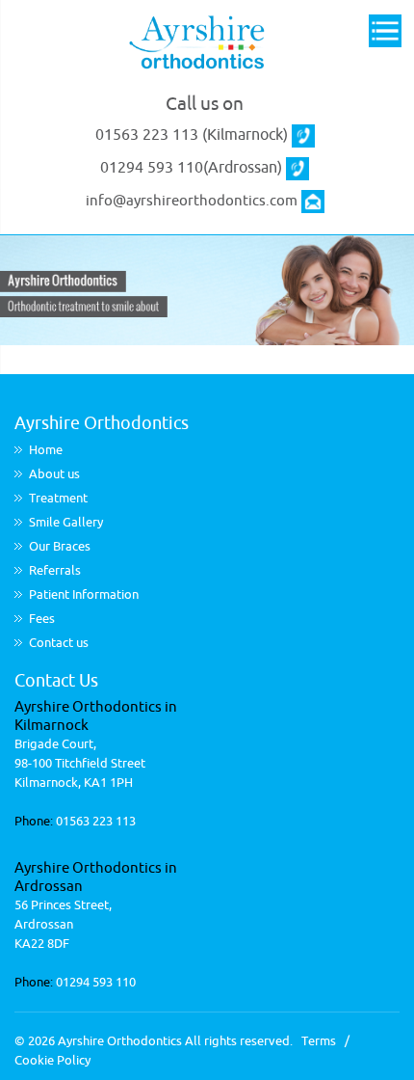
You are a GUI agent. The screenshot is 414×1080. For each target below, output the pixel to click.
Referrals (55, 570)
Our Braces (60, 546)
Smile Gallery (66, 522)
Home (46, 450)
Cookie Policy (52, 1060)
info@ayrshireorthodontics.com (192, 201)
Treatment (58, 498)
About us (54, 474)
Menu (385, 32)
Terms (318, 1041)
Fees (42, 618)
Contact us (59, 642)
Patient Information (84, 594)
